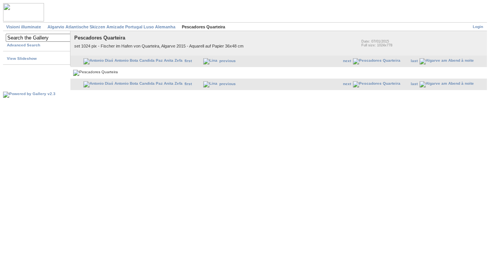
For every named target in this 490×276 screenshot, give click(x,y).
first (188, 61)
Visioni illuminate (23, 27)
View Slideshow (22, 58)
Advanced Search (23, 45)
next (347, 61)
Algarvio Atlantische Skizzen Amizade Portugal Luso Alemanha (111, 27)
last (414, 61)
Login (478, 27)
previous (227, 61)
